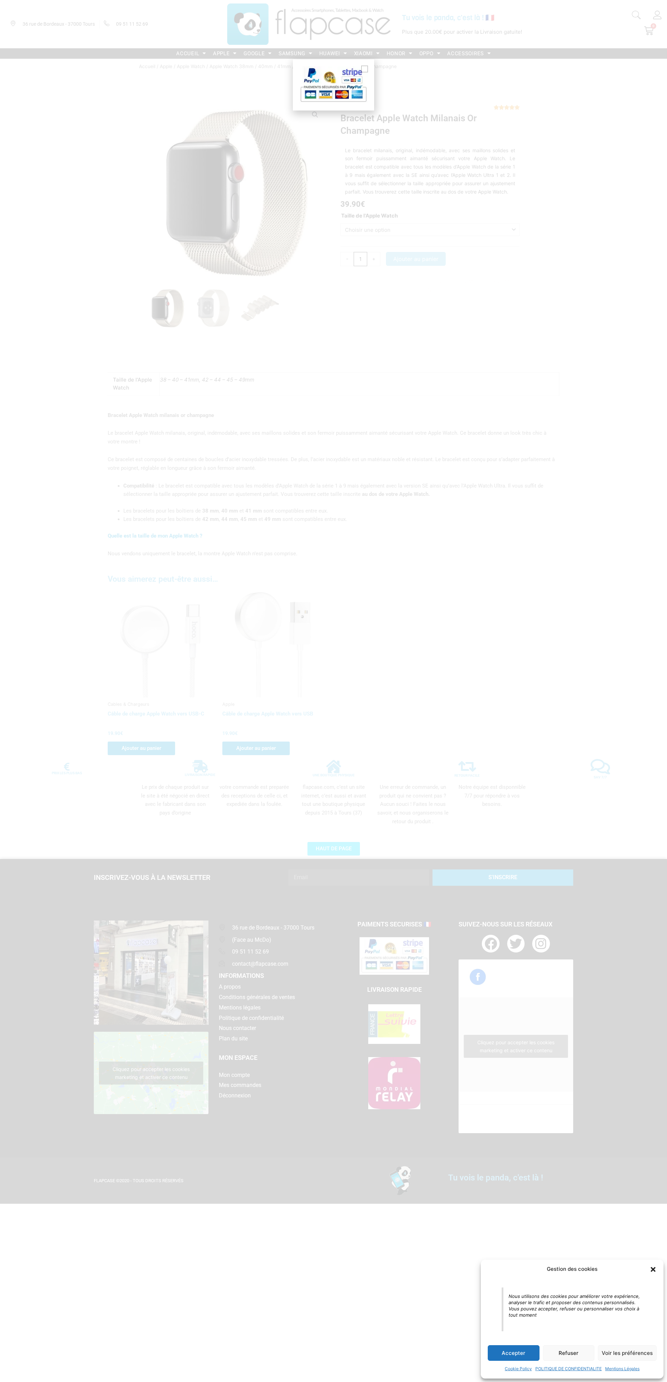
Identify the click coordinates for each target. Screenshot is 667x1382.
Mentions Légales (622, 1368)
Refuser (568, 1353)
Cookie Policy (518, 1368)
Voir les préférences (627, 1353)
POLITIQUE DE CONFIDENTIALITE (568, 1368)
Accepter (513, 1353)
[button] (653, 1269)
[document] (333, 691)
